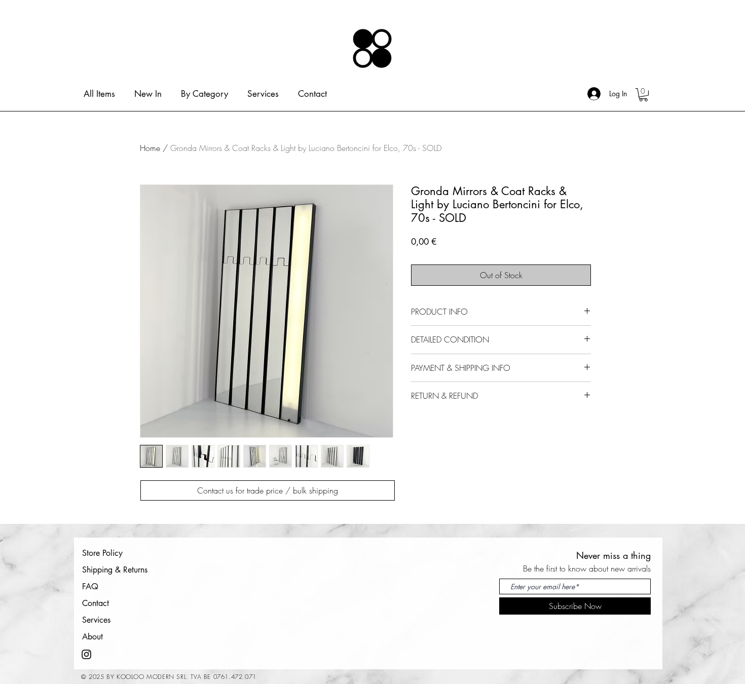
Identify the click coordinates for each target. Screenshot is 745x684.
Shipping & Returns (114, 569)
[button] (643, 94)
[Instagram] (86, 654)
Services (96, 620)
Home (150, 148)
